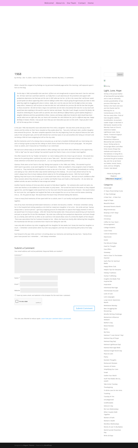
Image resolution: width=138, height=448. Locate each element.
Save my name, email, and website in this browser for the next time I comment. (43, 295)
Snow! (106, 372)
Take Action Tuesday (110, 384)
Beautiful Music (109, 203)
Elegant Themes (28, 445)
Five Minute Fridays (110, 243)
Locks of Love (108, 294)
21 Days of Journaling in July (113, 191)
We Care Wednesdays (111, 409)
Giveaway (107, 252)
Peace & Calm (108, 354)
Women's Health (109, 421)
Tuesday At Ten (109, 396)
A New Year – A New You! (112, 197)
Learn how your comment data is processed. (56, 318)
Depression (108, 237)
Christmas (107, 219)
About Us (60, 3)
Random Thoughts (110, 360)
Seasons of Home (109, 366)
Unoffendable (108, 403)
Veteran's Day (108, 406)
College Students (109, 227)
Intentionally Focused (111, 291)
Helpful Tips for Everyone (112, 270)
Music (106, 329)
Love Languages (109, 297)
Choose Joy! (108, 216)
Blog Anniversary (109, 210)
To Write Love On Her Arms (113, 390)
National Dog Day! (110, 341)
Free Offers (107, 249)
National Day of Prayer (111, 338)
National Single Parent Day (113, 351)
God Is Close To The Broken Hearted (45, 78)
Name (17, 278)
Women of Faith (109, 418)
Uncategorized (109, 400)
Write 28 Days (108, 435)
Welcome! (49, 3)
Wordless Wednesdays (111, 424)
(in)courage (107, 188)
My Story (61, 78)
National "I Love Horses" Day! (113, 335)
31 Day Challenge (110, 194)
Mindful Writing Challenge (113, 314)
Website (17, 290)
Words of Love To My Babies (113, 427)
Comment (18, 255)
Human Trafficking (110, 276)
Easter (106, 240)
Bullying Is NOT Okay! (111, 213)
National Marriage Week (112, 348)
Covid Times (108, 231)
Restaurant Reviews (110, 363)
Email (16, 284)
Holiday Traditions (110, 273)
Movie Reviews (109, 326)
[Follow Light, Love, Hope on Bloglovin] (113, 180)
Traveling (107, 393)
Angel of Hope (108, 200)
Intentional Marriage (111, 288)
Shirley (18, 78)
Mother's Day (108, 323)
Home (91, 3)
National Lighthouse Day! (112, 344)
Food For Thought (110, 246)
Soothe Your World (110, 375)
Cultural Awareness (110, 234)
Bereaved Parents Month (112, 206)
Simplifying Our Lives (111, 369)
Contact (82, 3)
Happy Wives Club (110, 266)
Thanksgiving (108, 387)
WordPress (48, 445)
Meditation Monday (110, 305)
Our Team (71, 3)
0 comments (69, 78)
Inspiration (107, 284)
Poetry (106, 357)
